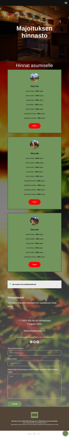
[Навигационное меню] (66, 3)
